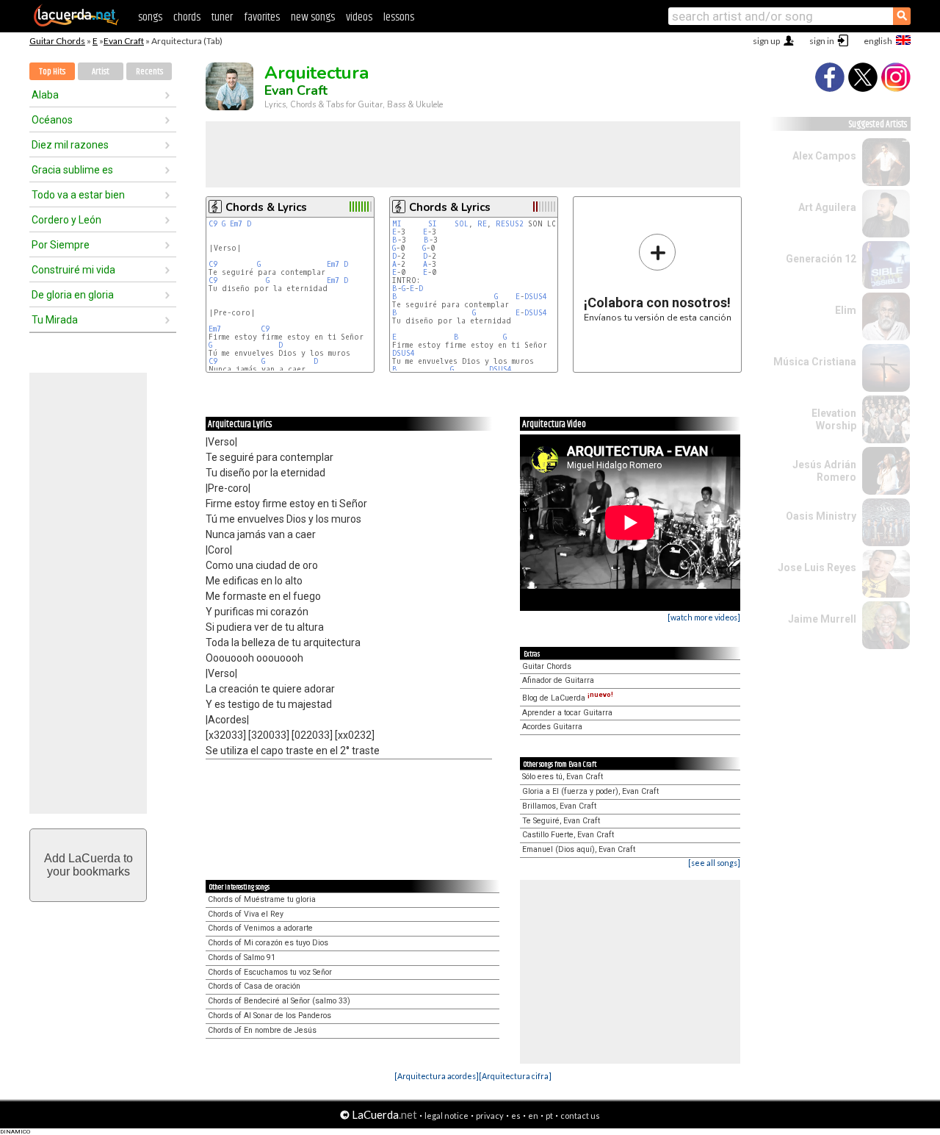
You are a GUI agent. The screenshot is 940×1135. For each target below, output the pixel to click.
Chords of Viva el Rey (245, 914)
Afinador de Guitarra (558, 680)
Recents (149, 72)
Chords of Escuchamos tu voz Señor (270, 972)
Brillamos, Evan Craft (559, 806)
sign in (821, 40)
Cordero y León (66, 220)
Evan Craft (124, 40)
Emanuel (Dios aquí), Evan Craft (578, 849)
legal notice (446, 1115)
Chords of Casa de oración (254, 986)
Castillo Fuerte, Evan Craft (568, 834)
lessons (398, 17)
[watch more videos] (704, 617)
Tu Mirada (55, 320)
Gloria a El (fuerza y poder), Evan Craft (590, 791)
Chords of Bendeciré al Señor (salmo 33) (279, 1001)
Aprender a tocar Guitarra (567, 712)
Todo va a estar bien (78, 195)
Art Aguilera (827, 207)
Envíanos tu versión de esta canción (657, 277)
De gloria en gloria (73, 295)
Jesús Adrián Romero (824, 471)
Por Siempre (61, 245)
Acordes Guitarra (552, 726)
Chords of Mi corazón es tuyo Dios (268, 943)
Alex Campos (824, 156)
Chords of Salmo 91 (241, 957)
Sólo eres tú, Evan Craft (562, 776)
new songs (313, 17)
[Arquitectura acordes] (436, 1076)
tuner (222, 17)
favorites (262, 17)
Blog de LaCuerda (567, 698)
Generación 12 (821, 259)
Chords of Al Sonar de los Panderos (269, 1015)
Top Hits (52, 72)
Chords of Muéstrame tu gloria (262, 899)
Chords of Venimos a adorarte (260, 928)
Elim (845, 310)
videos (359, 17)
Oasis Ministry (821, 516)
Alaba (45, 95)
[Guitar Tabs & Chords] (76, 23)
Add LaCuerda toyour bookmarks (88, 865)
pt (549, 1115)
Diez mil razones (70, 145)
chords (186, 17)
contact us (580, 1115)
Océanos (52, 120)
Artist (100, 72)
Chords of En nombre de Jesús (262, 1030)
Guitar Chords (57, 40)
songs (150, 17)
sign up (766, 40)
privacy (490, 1115)
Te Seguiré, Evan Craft (561, 821)
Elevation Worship (833, 419)
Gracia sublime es (72, 170)
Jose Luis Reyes (817, 567)
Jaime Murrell (822, 619)
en (533, 1115)
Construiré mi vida (73, 270)
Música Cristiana (814, 362)
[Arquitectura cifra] (515, 1076)
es (516, 1115)
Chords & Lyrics (266, 207)
